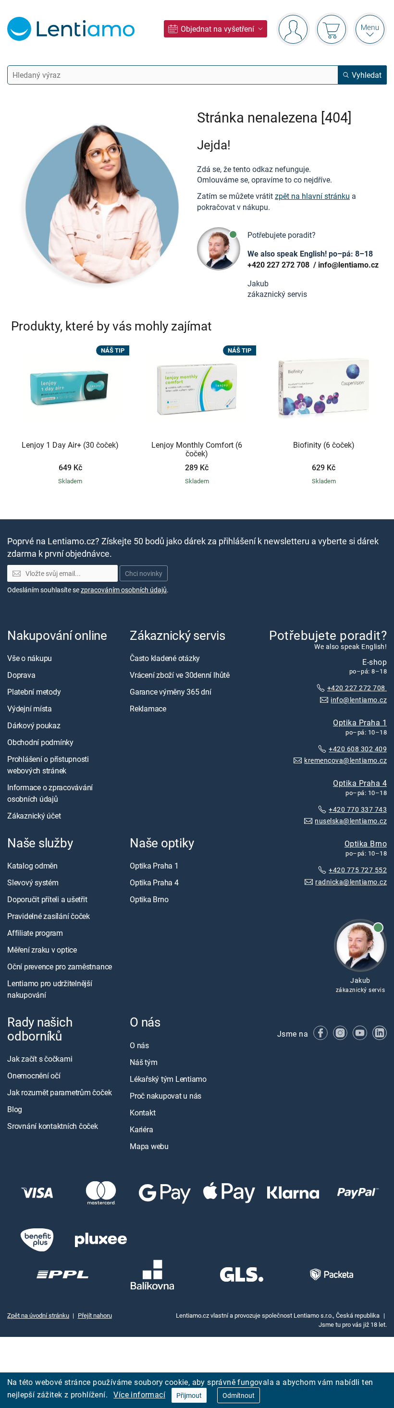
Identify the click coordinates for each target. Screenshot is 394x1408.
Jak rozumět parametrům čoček (59, 1092)
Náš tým (143, 1062)
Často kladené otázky (165, 658)
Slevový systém (33, 882)
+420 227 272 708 (279, 264)
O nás (139, 1045)
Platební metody (34, 691)
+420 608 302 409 (358, 748)
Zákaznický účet (34, 815)
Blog (14, 1109)
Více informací (139, 1394)
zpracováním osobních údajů (124, 589)
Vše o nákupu (29, 658)
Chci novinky (143, 573)
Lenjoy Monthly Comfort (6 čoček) (196, 449)
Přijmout (189, 1395)
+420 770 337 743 (358, 809)
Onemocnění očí (34, 1075)
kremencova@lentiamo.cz (345, 760)
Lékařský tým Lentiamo (168, 1079)
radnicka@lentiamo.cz (351, 881)
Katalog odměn (32, 865)
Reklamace (148, 708)
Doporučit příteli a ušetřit (47, 899)
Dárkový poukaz (34, 725)
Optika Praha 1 (360, 722)
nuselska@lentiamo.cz (351, 820)
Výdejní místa (29, 708)
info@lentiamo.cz (348, 264)
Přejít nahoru (95, 1315)
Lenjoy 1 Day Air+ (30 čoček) (70, 445)
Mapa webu (149, 1146)
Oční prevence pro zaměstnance (59, 966)
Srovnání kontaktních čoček (52, 1126)
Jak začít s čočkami (39, 1058)
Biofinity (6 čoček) (324, 445)
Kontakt (142, 1112)
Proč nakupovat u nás (165, 1095)
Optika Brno (366, 843)
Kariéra (141, 1129)
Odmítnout (238, 1395)
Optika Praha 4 (360, 783)
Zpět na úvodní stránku (38, 1315)
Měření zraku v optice (42, 949)
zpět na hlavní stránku (312, 196)
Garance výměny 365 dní (170, 691)
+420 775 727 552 (358, 869)
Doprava (21, 675)
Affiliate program (35, 933)
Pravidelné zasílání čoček (48, 916)
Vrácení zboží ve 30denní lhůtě (180, 675)
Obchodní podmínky (40, 742)
